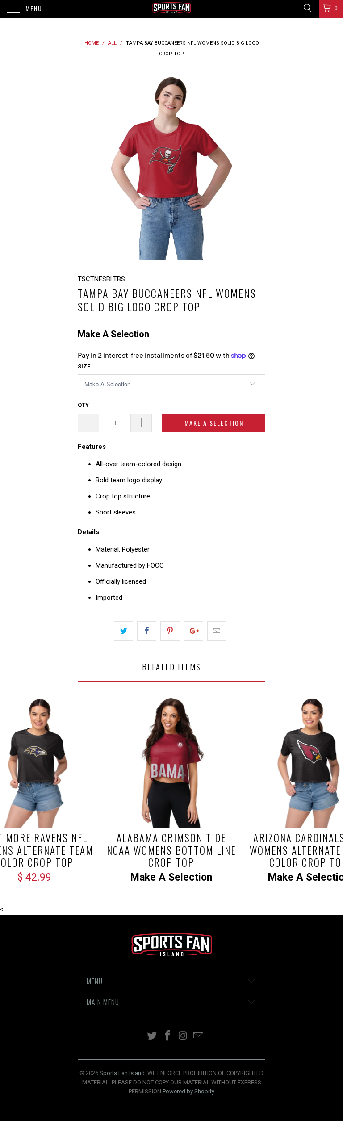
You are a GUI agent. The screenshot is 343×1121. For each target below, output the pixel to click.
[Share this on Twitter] (123, 631)
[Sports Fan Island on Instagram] (183, 1036)
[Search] (307, 8)
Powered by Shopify (188, 1091)
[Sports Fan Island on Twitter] (152, 1036)
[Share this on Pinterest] (170, 631)
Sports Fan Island (122, 1073)
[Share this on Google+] (193, 631)
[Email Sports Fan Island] (198, 1036)
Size (84, 366)
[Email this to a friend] (216, 631)
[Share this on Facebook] (146, 631)
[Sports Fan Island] (171, 9)
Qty (83, 405)
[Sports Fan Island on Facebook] (168, 1036)
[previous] (87, 166)
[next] (255, 166)
